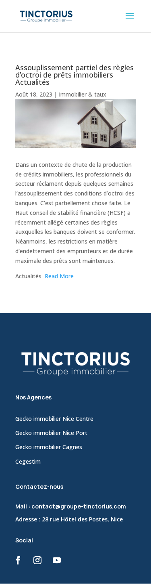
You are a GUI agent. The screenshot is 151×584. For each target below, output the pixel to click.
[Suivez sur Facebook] (18, 560)
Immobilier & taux (82, 94)
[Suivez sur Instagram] (37, 560)
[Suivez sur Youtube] (57, 560)
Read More (59, 276)
